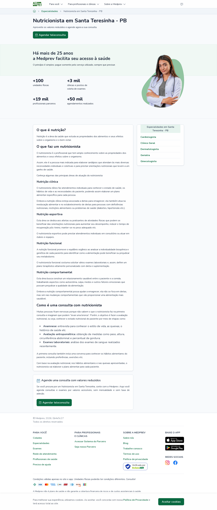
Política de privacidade (135, 459)
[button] (55, 4)
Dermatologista (150, 149)
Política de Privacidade (135, 500)
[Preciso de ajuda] (181, 4)
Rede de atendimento (45, 454)
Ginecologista (148, 161)
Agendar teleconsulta (52, 35)
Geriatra (145, 155)
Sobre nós (128, 438)
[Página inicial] (34, 11)
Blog (125, 443)
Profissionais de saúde (45, 459)
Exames (37, 448)
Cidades (37, 438)
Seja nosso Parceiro (85, 446)
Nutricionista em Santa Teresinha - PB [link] (82, 11)
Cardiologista (148, 137)
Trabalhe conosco (132, 448)
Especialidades (49, 11)
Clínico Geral (148, 143)
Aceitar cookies (171, 501)
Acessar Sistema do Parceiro (90, 441)
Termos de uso (131, 454)
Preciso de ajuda (42, 464)
